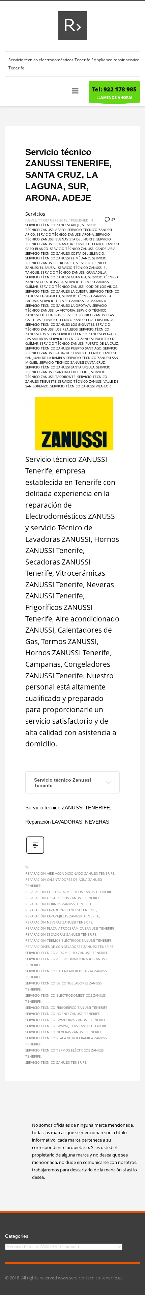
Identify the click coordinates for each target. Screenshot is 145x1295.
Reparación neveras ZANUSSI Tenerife (58, 922)
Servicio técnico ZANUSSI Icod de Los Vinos (78, 286)
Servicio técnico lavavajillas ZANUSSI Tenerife (67, 1025)
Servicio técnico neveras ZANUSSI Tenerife (63, 1031)
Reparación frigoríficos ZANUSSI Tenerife (62, 897)
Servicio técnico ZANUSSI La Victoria (66, 308)
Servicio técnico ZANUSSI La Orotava (58, 305)
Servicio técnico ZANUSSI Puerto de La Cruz (79, 343)
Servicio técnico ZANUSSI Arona (65, 234)
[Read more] (35, 853)
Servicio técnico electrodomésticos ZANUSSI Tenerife (66, 998)
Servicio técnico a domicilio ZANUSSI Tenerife (66, 952)
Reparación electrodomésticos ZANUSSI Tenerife (69, 891)
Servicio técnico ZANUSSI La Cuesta (56, 291)
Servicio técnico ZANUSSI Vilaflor (80, 386)
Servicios (35, 214)
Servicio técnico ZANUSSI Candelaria (82, 248)
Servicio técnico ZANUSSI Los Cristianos (78, 319)
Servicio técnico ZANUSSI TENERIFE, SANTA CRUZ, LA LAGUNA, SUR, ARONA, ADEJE (68, 175)
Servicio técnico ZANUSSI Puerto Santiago (63, 348)
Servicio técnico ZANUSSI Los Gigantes (59, 324)
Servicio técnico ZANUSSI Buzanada (68, 241)
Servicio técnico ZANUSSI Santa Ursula (59, 367)
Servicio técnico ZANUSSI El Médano (57, 258)
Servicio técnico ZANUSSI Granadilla (73, 272)
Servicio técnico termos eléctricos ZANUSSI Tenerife (65, 1053)
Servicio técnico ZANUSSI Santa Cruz (72, 362)
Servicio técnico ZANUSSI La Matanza (73, 300)
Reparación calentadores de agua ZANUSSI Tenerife (63, 882)
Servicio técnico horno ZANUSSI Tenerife (62, 1013)
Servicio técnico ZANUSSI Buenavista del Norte (67, 236)
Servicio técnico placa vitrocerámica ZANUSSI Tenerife (66, 1041)
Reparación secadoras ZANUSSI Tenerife (60, 934)
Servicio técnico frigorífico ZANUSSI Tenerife (66, 1007)
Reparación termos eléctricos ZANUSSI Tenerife (68, 940)
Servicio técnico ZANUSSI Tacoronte (65, 374)
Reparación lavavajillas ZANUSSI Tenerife (62, 916)
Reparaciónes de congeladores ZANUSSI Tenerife (69, 946)
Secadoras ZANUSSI (58, 562)
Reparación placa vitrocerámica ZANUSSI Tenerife (70, 928)
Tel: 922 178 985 (114, 89)
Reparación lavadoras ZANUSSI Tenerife (60, 910)
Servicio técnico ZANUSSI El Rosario (66, 260)
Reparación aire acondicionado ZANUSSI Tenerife (69, 873)
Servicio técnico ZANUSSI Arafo (60, 227)
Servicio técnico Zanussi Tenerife (62, 782)
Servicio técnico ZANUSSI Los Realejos (67, 327)
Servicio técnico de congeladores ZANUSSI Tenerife (64, 986)
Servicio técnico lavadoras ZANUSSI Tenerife (65, 1019)
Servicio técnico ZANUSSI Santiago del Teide (68, 369)
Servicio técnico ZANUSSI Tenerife (55, 1062)
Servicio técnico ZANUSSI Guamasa (55, 277)
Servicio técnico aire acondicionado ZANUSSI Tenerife (66, 961)
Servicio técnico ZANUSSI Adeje (52, 224)
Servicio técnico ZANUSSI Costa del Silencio (64, 253)
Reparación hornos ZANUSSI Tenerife (58, 903)
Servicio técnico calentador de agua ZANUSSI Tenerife (66, 974)
